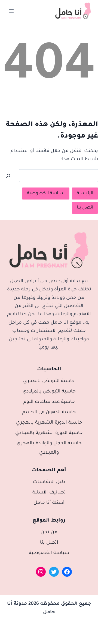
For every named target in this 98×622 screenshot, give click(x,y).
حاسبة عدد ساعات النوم (49, 402)
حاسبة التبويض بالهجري (49, 381)
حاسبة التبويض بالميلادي (49, 391)
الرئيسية (85, 193)
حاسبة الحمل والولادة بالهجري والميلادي (49, 448)
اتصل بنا (85, 207)
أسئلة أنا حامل (49, 503)
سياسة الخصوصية (46, 193)
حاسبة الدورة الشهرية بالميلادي (49, 433)
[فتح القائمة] (12, 11)
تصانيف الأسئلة (49, 492)
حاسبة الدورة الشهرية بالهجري (49, 422)
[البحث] (8, 175)
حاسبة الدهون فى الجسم (49, 412)
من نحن (49, 532)
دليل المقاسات (49, 482)
